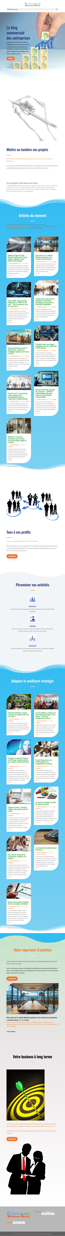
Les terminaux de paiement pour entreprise (46, 849)
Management (10, 721)
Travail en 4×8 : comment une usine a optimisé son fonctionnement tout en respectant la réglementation (18, 396)
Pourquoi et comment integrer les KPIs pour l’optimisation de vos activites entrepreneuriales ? (18, 761)
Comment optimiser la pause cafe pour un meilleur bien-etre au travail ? (18, 714)
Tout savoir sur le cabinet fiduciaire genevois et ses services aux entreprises (44, 257)
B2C (26, 906)
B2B (26, 263)
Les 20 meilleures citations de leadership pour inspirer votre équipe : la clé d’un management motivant (46, 715)
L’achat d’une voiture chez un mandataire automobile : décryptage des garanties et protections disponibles (45, 301)
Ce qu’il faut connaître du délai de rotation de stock (46, 803)
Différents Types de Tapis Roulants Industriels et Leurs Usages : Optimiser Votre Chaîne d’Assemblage (17, 258)
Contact (16, 1233)
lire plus (10, 275)
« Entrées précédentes (12, 466)
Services (54, 307)
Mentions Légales (46, 1233)
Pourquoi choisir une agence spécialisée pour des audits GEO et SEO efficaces (46, 346)
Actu (26, 308)
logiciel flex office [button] (13, 185)
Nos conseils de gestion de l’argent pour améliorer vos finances (17, 856)
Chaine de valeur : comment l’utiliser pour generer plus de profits (18, 809)
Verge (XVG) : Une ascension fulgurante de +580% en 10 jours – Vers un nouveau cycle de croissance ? (18, 303)
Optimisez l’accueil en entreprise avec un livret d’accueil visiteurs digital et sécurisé (17, 439)
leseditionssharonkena (14, 263)
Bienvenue (10, 58)
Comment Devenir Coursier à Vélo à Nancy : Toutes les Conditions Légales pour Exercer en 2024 (18, 351)
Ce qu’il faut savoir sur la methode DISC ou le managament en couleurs (44, 762)
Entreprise (27, 401)
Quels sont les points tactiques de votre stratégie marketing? (18, 903)
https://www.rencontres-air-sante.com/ (17, 226)
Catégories (48, 1211)
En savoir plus (12, 556)
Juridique (27, 356)
